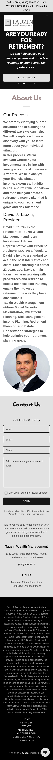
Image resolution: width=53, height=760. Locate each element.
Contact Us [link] (26, 740)
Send (26, 501)
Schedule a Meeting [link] (26, 737)
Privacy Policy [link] (14, 514)
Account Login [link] (26, 733)
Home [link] (26, 719)
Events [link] (27, 726)
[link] (18, 16)
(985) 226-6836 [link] (26, 564)
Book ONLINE (26, 77)
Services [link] (26, 723)
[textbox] (26, 429)
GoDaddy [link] (24, 753)
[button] (47, 16)
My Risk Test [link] (26, 730)
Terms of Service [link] (32, 514)
